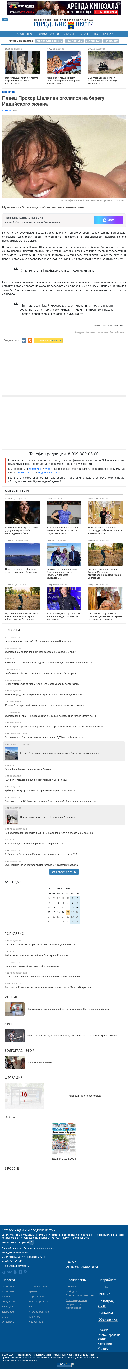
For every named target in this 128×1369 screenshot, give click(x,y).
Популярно (14, 933)
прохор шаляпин (97, 332)
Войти (104, 1348)
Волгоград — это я (107, 1303)
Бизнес (6, 1296)
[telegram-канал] (3, 1272)
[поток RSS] (25, 1272)
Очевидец (8, 1321)
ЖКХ (96, 33)
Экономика (8, 1291)
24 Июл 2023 (7, 110)
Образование (37, 1296)
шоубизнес (118, 332)
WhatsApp (35, 469)
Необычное (36, 1321)
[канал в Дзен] (20, 1272)
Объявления (107, 1319)
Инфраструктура (39, 1311)
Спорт (84, 33)
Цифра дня (13, 1077)
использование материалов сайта (18, 1359)
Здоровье (70, 33)
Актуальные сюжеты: (21, 40)
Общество (8, 92)
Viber (48, 469)
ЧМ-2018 (71, 1286)
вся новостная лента (64, 872)
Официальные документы (82, 1266)
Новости (12, 630)
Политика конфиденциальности (79, 1354)
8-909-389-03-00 (83, 454)
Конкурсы (105, 1312)
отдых (80, 332)
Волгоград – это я (19, 1050)
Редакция (71, 1261)
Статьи (103, 1287)
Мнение (11, 997)
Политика (8, 1286)
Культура (108, 33)
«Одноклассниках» (49, 472)
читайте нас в (48, 340)
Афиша (10, 1024)
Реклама (103, 1330)
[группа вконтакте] (9, 1272)
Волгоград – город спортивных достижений (77, 1304)
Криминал (35, 1291)
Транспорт (35, 1316)
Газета (9, 1117)
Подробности (108, 1280)
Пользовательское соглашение (48, 1354)
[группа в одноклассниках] (15, 1272)
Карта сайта (105, 1343)
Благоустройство (48, 33)
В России (12, 1168)
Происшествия (23, 33)
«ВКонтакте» (25, 472)
